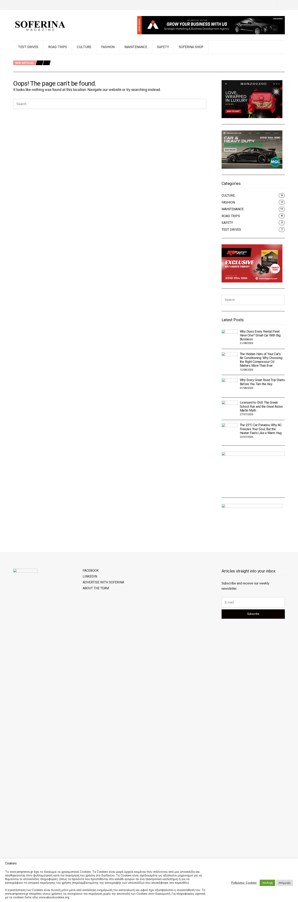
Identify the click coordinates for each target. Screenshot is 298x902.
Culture (84, 47)
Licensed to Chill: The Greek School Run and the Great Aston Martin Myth (261, 406)
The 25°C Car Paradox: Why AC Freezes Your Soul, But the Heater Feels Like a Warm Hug (261, 429)
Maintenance (135, 47)
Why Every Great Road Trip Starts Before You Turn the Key (93, 67)
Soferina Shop (191, 47)
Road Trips (57, 47)
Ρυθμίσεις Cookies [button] (244, 883)
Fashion (108, 47)
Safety (163, 47)
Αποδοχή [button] (267, 882)
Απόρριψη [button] (284, 882)
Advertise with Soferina (103, 582)
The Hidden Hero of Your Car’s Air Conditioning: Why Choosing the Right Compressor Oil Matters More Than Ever (131, 63)
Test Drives (28, 47)
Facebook (91, 570)
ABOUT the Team (96, 588)
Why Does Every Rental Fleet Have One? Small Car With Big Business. (100, 58)
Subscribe (253, 613)
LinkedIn (90, 576)
